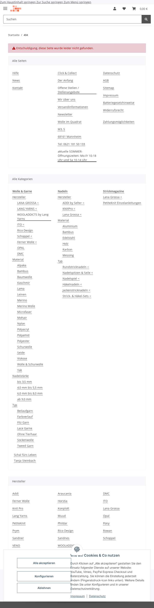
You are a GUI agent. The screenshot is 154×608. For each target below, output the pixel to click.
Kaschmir (23, 283)
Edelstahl (69, 238)
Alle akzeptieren (44, 563)
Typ (14, 405)
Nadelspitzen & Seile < (78, 273)
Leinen (21, 294)
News (16, 80)
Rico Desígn (25, 230)
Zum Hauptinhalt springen (18, 2)
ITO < (20, 224)
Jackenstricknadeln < (76, 290)
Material (18, 259)
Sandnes (63, 538)
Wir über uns (66, 99)
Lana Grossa (111, 508)
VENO (16, 545)
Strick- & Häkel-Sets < (77, 296)
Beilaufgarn (25, 411)
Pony (106, 523)
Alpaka (21, 265)
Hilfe (15, 73)
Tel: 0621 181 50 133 (71, 144)
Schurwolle (24, 347)
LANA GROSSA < (28, 203)
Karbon (67, 249)
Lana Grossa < (72, 214)
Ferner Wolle (20, 501)
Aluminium (70, 226)
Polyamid (23, 335)
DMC (20, 254)
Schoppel (109, 538)
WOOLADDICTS (68, 545)
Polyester (23, 341)
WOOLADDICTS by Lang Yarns (33, 217)
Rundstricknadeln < (76, 267)
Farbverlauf (25, 417)
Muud (62, 516)
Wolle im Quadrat (69, 122)
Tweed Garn (25, 446)
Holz (65, 243)
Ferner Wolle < (27, 242)
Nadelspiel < (71, 278)
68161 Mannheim (69, 137)
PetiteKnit (18, 523)
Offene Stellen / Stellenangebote (69, 90)
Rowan (107, 531)
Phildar (62, 523)
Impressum (77, 596)
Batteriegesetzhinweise (118, 103)
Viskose (22, 358)
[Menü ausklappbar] (5, 6)
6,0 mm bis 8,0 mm (30, 393)
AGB (106, 80)
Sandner (18, 538)
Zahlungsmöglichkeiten (118, 122)
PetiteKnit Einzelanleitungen (122, 203)
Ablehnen (44, 588)
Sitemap (108, 88)
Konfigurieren (44, 576)
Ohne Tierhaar (27, 434)
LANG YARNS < (27, 209)
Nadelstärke (20, 376)
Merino (22, 300)
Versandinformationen (73, 107)
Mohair (22, 318)
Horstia (62, 501)
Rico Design (65, 531)
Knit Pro (17, 508)
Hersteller (19, 197)
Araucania (64, 493)
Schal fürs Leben (25, 455)
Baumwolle (24, 277)
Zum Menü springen (77, 2)
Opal (106, 516)
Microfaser (24, 312)
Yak (19, 370)
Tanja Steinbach (25, 460)
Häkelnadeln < (72, 284)
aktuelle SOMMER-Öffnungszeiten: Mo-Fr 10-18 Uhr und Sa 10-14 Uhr (77, 156)
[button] (114, 9)
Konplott (63, 508)
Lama (20, 288)
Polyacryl (23, 329)
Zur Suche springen (50, 2)
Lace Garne (24, 428)
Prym (15, 531)
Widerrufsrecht (113, 110)
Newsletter (65, 114)
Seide (21, 352)
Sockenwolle (25, 440)
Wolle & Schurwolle (30, 364)
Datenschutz (97, 596)
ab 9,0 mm (24, 399)
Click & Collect (67, 73)
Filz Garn (23, 422)
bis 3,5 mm (24, 382)
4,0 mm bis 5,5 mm (30, 387)
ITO (105, 501)
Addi (15, 493)
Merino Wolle (26, 306)
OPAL (20, 248)
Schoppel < (24, 236)
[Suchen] (146, 19)
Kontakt (17, 88)
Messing (68, 255)
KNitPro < (69, 209)
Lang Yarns (19, 516)
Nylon (21, 323)
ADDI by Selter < (73, 203)
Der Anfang (65, 80)
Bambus (22, 271)
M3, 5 (61, 129)
